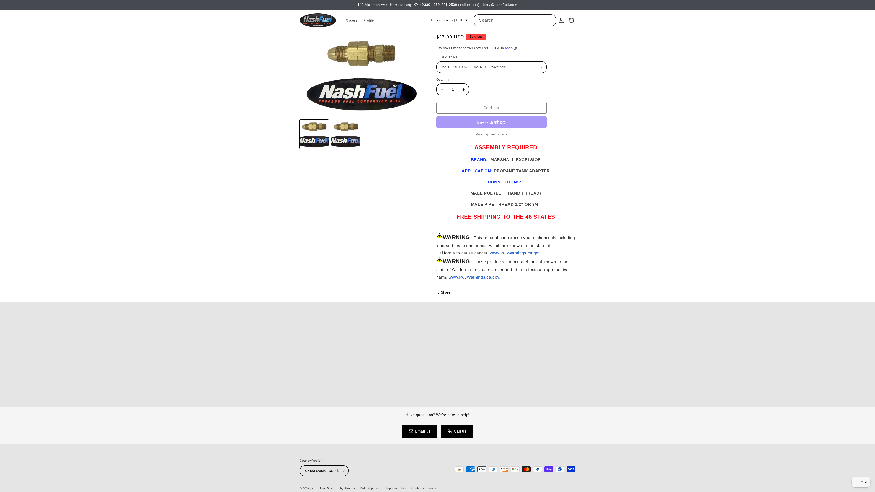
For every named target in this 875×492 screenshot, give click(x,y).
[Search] (550, 20)
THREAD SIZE (447, 57)
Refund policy (369, 488)
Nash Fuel (318, 488)
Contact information (425, 488)
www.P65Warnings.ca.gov (515, 253)
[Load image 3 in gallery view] (345, 134)
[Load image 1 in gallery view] (314, 134)
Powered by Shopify (341, 488)
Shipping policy (396, 488)
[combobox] (515, 20)
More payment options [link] (491, 134)
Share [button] (445, 292)
